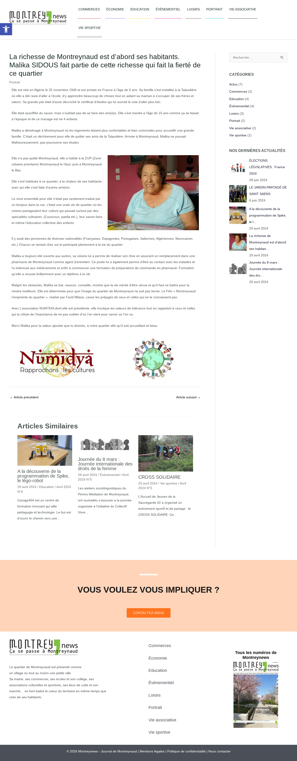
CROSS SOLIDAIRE (159, 477)
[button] (6, 29)
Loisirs (193, 9)
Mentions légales (152, 751)
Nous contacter (219, 751)
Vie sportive (89, 28)
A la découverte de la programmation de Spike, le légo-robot (43, 476)
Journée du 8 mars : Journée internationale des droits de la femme (105, 464)
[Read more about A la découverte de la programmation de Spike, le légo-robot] (44, 450)
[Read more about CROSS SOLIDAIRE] (165, 453)
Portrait (214, 9)
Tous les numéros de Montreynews (256, 655)
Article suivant (188, 397)
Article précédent (24, 397)
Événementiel (168, 9)
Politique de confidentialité (186, 751)
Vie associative (242, 9)
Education (139, 9)
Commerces (89, 9)
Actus (233, 84)
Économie (115, 9)
